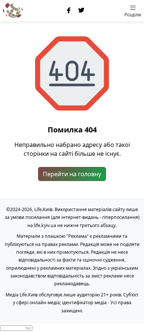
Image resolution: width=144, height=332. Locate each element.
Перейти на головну (72, 174)
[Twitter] (81, 10)
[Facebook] (69, 10)
